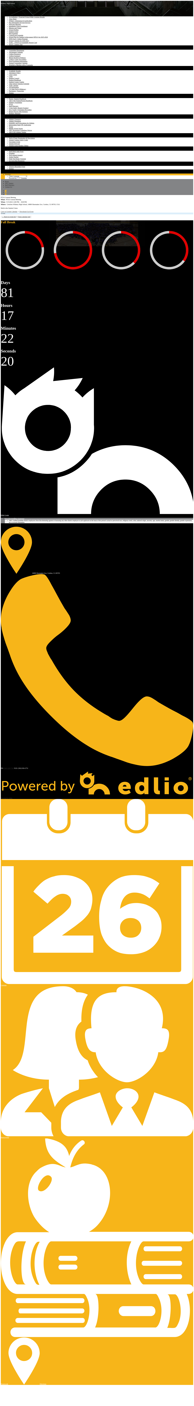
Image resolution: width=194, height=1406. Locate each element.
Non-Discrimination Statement (14, 519)
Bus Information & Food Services (19, 23)
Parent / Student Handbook (17, 99)
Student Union (13, 32)
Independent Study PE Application (20, 125)
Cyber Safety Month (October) (18, 108)
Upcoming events (14, 142)
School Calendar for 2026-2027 (19, 41)
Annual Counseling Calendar (18, 63)
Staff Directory (13, 106)
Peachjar (6, 194)
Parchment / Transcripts (16, 91)
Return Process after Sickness (18, 111)
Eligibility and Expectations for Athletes (21, 123)
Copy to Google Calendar (9, 211)
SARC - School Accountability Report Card (23, 42)
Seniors (11, 93)
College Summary (14, 56)
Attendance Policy (15, 73)
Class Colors (13, 75)
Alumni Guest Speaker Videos (18, 145)
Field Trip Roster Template (17, 159)
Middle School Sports (16, 128)
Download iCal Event (26, 211)
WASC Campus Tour (16, 44)
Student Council (14, 78)
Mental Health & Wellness (17, 58)
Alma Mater (13, 19)
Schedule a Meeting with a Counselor (21, 65)
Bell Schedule (13, 33)
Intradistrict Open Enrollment (18, 26)
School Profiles (14, 30)
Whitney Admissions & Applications (20, 21)
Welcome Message (15, 24)
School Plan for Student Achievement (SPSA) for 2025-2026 (28, 37)
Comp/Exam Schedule (16, 35)
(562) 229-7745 (9, 768)
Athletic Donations (15, 121)
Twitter (6, 190)
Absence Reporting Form (17, 167)
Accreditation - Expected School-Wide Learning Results (27, 17)
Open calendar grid (24, 217)
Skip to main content (7, 2)
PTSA (11, 104)
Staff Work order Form (16, 151)
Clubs (11, 76)
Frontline (12, 153)
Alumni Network (14, 144)
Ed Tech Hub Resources (16, 161)
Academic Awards (15, 71)
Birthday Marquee (15, 113)
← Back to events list (9, 217)
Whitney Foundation (15, 102)
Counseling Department (16, 50)
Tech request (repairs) (16, 155)
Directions (43, 1384)
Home (7, 181)
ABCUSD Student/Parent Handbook (21, 101)
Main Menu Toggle (7, 5)
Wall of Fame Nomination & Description (22, 138)
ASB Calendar (13, 85)
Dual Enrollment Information (18, 61)
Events (3, 213)
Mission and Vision (15, 28)
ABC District (9, 183)
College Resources (15, 54)
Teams (11, 127)
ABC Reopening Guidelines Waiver (20, 130)
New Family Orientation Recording (20, 110)
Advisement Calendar (16, 52)
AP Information (14, 87)
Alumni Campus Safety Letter (18, 140)
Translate (8, 174)
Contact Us (8, 187)
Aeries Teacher (13, 157)
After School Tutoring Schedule (19, 84)
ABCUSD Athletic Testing (17, 132)
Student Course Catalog (16, 82)
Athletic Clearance (15, 119)
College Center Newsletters (17, 59)
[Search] (6, 170)
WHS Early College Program (18, 39)
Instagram (6, 192)
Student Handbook (15, 80)
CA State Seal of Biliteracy (17, 89)
